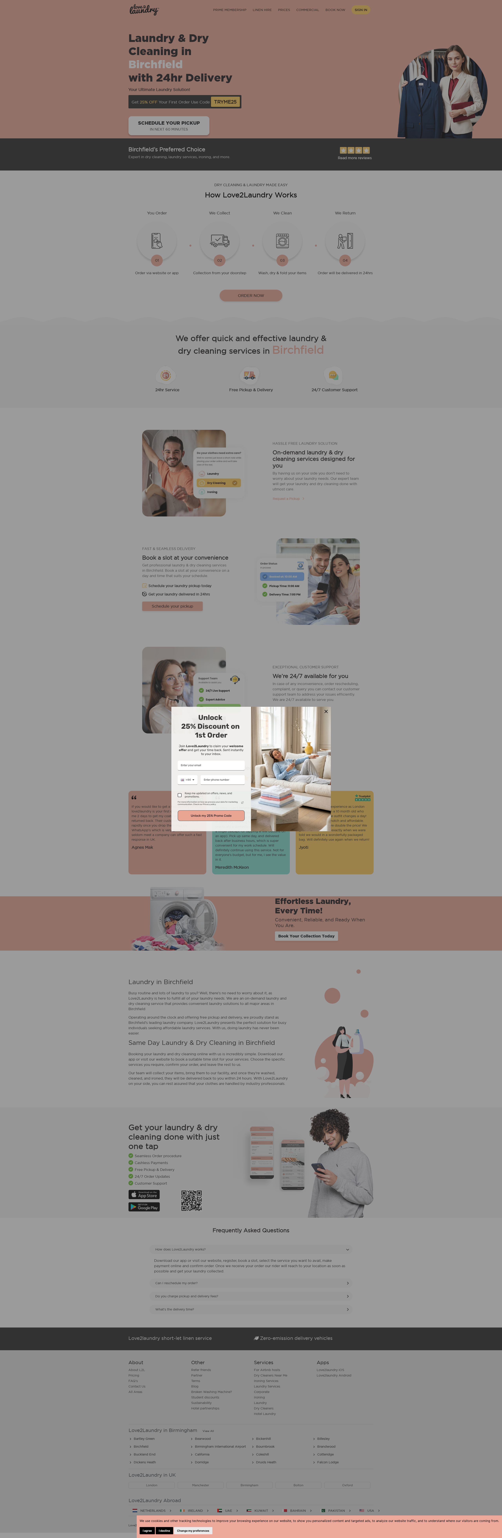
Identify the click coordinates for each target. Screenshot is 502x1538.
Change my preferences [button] (193, 1530)
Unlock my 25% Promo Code (211, 816)
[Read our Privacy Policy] (242, 802)
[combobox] (187, 780)
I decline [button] (164, 1530)
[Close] (326, 711)
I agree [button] (147, 1530)
